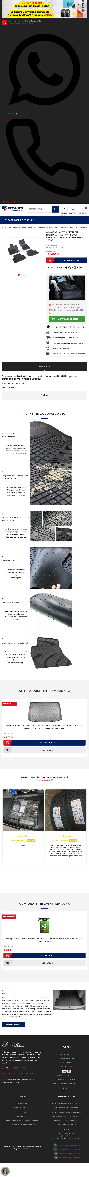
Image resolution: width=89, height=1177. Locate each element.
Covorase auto (14, 218)
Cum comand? (66, 1054)
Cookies (67, 1079)
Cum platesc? (66, 1058)
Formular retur (67, 1049)
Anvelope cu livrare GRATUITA (22, 1116)
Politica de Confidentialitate (67, 1075)
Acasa (4, 218)
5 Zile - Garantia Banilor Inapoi (66, 1103)
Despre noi (22, 1103)
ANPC (66, 1120)
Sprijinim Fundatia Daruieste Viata (22, 1112)
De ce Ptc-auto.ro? (67, 1116)
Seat (24, 218)
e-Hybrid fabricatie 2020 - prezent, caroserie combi (53, 218)
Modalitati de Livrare (67, 1066)
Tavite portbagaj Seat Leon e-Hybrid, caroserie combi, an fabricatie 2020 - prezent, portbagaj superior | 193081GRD (44, 718)
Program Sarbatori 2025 (66, 1099)
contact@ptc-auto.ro (21, 15)
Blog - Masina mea (22, 1099)
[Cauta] (55, 200)
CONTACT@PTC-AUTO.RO (23, 1065)
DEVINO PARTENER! (22, 1095)
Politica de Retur (67, 1045)
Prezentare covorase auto (66, 1112)
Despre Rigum (13, 1015)
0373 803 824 (19, 1059)
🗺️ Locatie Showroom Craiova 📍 (66, 1095)
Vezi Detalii (48, 741)
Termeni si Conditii (66, 1071)
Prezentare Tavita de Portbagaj (67, 1107)
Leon (30, 218)
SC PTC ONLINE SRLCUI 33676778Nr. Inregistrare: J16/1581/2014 (67, 1127)
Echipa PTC (22, 1107)
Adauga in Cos (48, 733)
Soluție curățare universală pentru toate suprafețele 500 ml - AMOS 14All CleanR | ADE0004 (44, 931)
